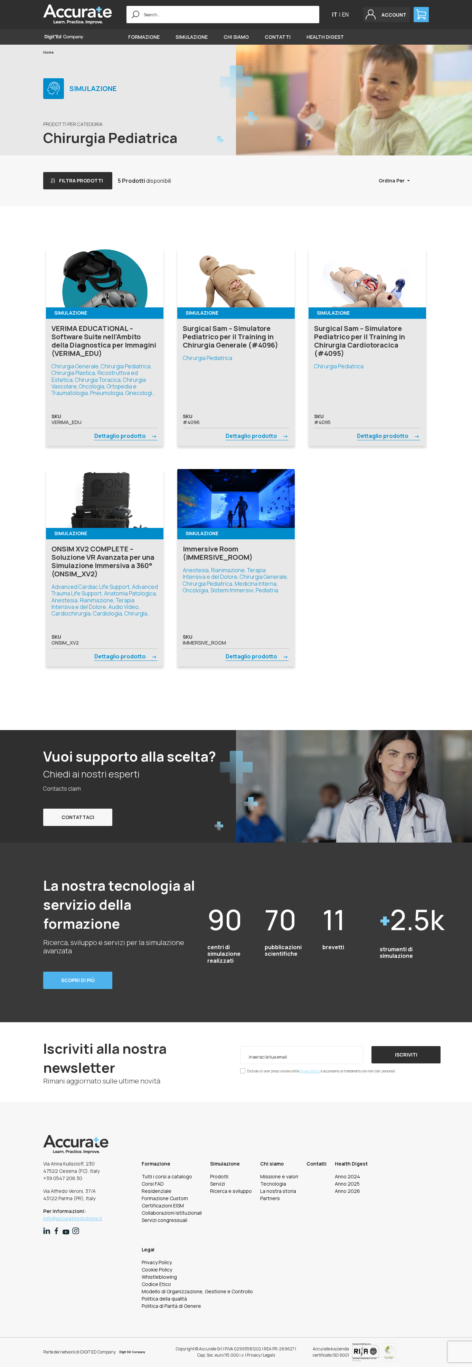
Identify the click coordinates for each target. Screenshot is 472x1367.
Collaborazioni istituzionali (172, 1212)
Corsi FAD (153, 1183)
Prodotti (219, 1176)
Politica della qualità (164, 1298)
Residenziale (156, 1191)
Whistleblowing (159, 1277)
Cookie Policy (157, 1269)
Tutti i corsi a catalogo (167, 1176)
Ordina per (392, 180)
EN (345, 14)
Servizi (217, 1183)
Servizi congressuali (164, 1220)
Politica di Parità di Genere (171, 1306)
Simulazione (192, 37)
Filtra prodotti (81, 180)
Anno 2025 (347, 1183)
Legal (148, 1249)
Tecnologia (273, 1183)
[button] (386, 14)
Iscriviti (406, 1054)
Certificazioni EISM (163, 1205)
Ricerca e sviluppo (231, 1191)
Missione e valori (279, 1176)
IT (334, 14)
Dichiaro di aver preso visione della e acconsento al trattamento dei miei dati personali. (321, 1071)
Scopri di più (78, 980)
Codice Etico (156, 1284)
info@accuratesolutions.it (72, 1218)
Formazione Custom (165, 1198)
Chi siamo (236, 37)
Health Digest (325, 37)
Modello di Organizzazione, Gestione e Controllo (197, 1291)
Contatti (278, 37)
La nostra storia (278, 1191)
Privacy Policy (310, 1071)
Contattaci (78, 817)
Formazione (144, 37)
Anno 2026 (347, 1191)
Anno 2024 (347, 1176)
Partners (270, 1198)
